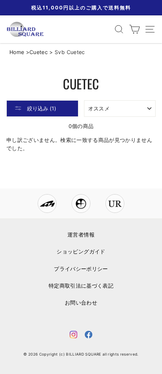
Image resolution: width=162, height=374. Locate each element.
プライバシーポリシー (81, 269)
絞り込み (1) (41, 108)
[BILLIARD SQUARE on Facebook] (88, 336)
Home (16, 52)
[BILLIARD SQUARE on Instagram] (73, 336)
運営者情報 (81, 235)
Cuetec (38, 52)
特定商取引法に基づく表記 (81, 286)
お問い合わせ (81, 303)
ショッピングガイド (81, 252)
